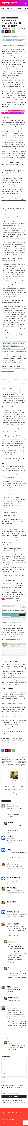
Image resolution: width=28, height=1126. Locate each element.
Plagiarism (13, 740)
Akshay (9, 986)
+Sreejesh (12, 784)
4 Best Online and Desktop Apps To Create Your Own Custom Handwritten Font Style (7, 762)
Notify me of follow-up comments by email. (13, 1091)
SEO (23, 740)
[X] (6, 31)
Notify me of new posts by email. (11, 1093)
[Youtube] (16, 794)
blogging (11, 789)
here (3, 598)
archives (19, 792)
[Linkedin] (16, 1123)
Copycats (20, 738)
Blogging (7, 15)
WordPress (8, 17)
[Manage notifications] (3, 1123)
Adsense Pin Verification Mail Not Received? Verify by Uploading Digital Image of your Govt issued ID (20, 762)
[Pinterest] (9, 31)
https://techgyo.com (14, 782)
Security (19, 740)
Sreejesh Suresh (11, 887)
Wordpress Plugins (6, 741)
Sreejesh (5, 28)
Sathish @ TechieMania (14, 1007)
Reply (8, 818)
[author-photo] (14, 778)
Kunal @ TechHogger (13, 923)
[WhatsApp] (13, 31)
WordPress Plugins (14, 17)
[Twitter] (14, 1123)
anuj (8, 863)
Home (2, 15)
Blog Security (8, 738)
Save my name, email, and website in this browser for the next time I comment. (13, 1087)
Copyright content (6, 740)
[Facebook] (2, 31)
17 (26, 28)
